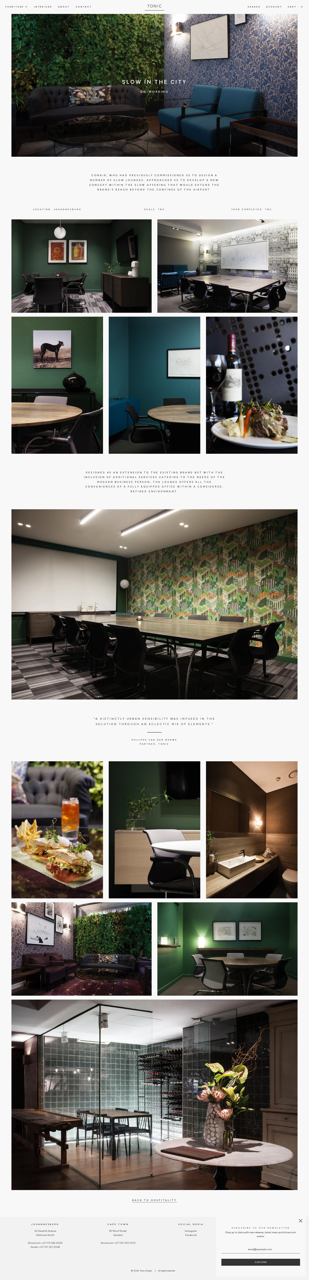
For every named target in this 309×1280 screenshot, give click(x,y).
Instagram (191, 1231)
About (64, 7)
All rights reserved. (166, 1270)
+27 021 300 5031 (125, 1242)
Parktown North (45, 1235)
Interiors (43, 7)
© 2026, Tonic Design (141, 1270)
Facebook (191, 1235)
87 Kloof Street (118, 1231)
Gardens (118, 1235)
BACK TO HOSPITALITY (154, 1200)
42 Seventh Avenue (45, 1231)
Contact (84, 7)
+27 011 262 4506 (51, 1242)
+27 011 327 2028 (49, 1247)
